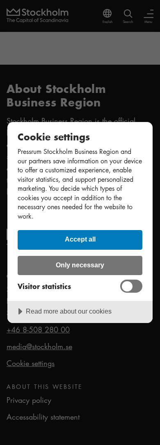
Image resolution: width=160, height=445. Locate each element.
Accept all (80, 239)
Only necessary (80, 265)
